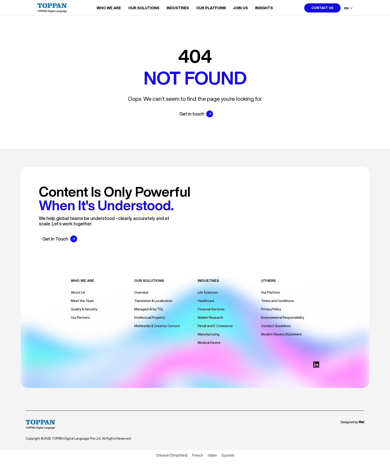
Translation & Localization (153, 300)
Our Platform (211, 8)
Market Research (210, 317)
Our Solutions (143, 8)
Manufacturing (208, 334)
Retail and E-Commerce (215, 326)
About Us (78, 292)
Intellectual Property (149, 317)
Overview (141, 292)
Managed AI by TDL (148, 309)
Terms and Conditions (277, 300)
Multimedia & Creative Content (157, 326)
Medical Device (209, 342)
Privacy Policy (271, 309)
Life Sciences (208, 292)
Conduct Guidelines (276, 326)
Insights (264, 8)
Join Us (240, 8)
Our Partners (80, 317)
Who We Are (109, 8)
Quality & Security (84, 309)
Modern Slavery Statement (281, 334)
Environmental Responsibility (282, 317)
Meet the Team (82, 300)
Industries (178, 8)
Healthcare (206, 300)
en (346, 8)
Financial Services (211, 309)
